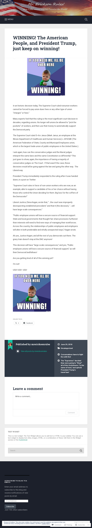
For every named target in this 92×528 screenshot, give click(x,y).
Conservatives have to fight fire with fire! (72, 356)
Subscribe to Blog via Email (16, 481)
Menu (10, 19)
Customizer (23, 440)
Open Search (85, 19)
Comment (71, 413)
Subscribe (10, 506)
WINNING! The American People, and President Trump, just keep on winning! (44, 43)
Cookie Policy (46, 523)
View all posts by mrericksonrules (33, 351)
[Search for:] (46, 450)
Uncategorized (67, 348)
